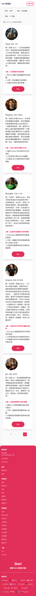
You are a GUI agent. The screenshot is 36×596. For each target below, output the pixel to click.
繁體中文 (4, 500)
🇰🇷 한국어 (13, 584)
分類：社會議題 (22, 11)
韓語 (3, 493)
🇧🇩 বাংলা (18, 592)
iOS (3, 551)
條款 (3, 474)
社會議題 (4, 536)
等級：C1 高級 (10, 16)
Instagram (5, 458)
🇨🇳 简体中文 (22, 580)
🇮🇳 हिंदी (12, 592)
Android (4, 555)
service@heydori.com (8, 455)
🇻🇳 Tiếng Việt (6, 588)
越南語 (3, 496)
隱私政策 (4, 470)
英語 (3, 482)
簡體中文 (4, 503)
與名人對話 (5, 515)
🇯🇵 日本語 (30, 580)
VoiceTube (5, 462)
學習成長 (4, 525)
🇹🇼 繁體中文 (13, 580)
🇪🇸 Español (5, 584)
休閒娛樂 (4, 529)
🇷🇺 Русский (24, 592)
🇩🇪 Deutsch (29, 584)
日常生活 (4, 518)
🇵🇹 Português (23, 588)
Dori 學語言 (6, 3)
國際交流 (4, 539)
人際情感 (4, 522)
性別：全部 (8, 11)
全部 (3, 511)
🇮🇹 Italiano (14, 588)
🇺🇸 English (5, 580)
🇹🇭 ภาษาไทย (5, 592)
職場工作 (4, 543)
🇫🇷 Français (20, 584)
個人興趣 (4, 532)
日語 (3, 489)
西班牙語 (4, 486)
